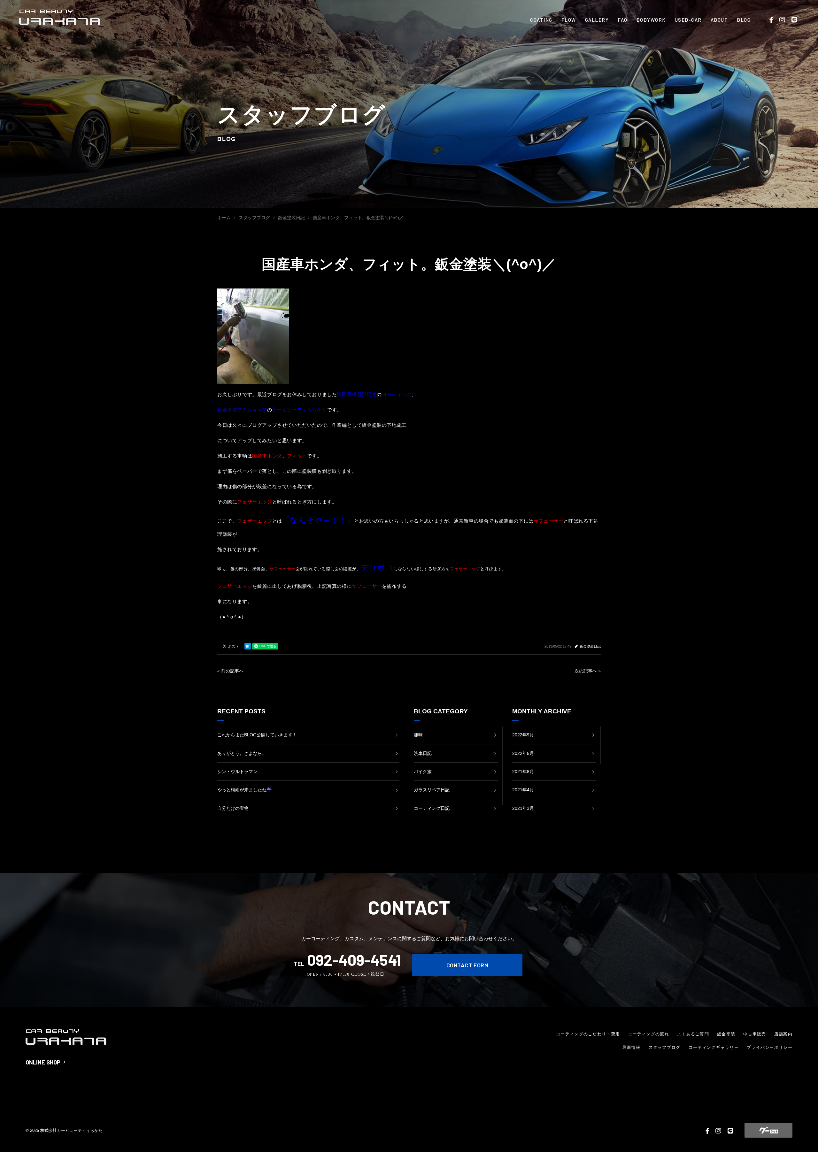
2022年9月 (523, 734)
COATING (541, 20)
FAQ (623, 20)
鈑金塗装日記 (590, 646)
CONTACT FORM (467, 965)
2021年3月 (523, 808)
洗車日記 (423, 753)
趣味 (418, 734)
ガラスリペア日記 (432, 789)
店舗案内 (783, 1034)
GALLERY (597, 20)
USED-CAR (688, 20)
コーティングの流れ (648, 1034)
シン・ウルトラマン (237, 771)
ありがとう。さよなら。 (241, 753)
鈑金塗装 (726, 1034)
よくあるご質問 (693, 1034)
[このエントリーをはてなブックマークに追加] (247, 646)
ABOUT (719, 20)
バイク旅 (423, 771)
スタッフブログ (665, 1047)
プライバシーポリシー (769, 1047)
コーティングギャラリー (714, 1047)
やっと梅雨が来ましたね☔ (244, 789)
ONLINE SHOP (43, 1062)
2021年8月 (523, 771)
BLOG (744, 20)
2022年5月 (523, 753)
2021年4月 (523, 789)
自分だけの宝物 (233, 808)
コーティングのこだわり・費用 (588, 1034)
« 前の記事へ (230, 670)
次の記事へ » (588, 670)
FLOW (568, 20)
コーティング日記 (432, 808)
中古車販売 (754, 1034)
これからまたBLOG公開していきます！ (257, 734)
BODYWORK (651, 20)
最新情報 (631, 1047)
